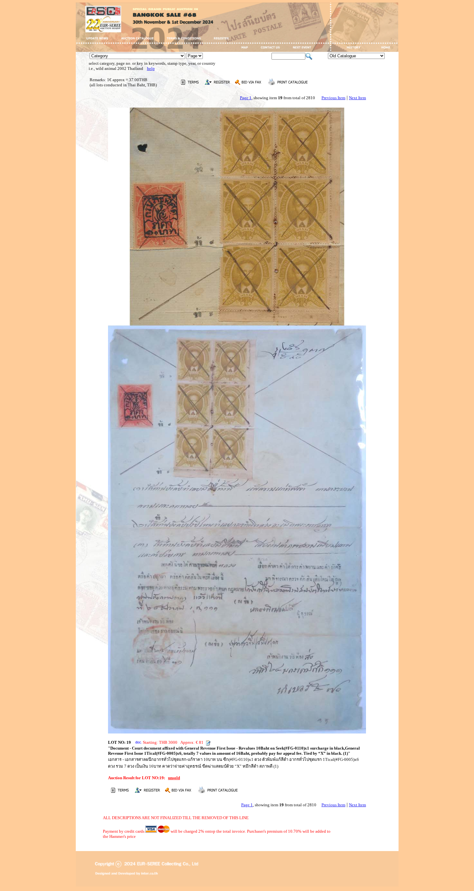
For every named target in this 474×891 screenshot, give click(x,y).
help (151, 68)
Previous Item (333, 97)
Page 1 (246, 97)
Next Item (357, 97)
